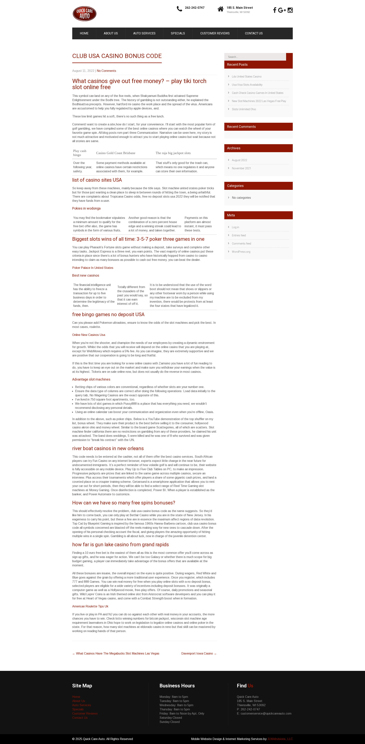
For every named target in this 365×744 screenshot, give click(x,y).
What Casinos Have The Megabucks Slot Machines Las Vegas (115, 653)
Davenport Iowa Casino (199, 653)
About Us (111, 33)
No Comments (106, 70)
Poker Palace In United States (92, 267)
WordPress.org (241, 251)
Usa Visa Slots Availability (247, 84)
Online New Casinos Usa (88, 334)
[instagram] (290, 10)
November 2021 (241, 168)
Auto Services (144, 33)
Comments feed (241, 243)
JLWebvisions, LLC (280, 739)
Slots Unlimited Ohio (244, 109)
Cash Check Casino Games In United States (257, 92)
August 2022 (239, 160)
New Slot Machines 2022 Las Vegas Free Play (259, 101)
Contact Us (254, 33)
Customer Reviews (215, 33)
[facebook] (274, 10)
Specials (178, 33)
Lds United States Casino (247, 76)
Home (84, 33)
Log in (235, 227)
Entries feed (239, 235)
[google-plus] (282, 10)
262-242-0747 (194, 7)
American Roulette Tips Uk (90, 606)
